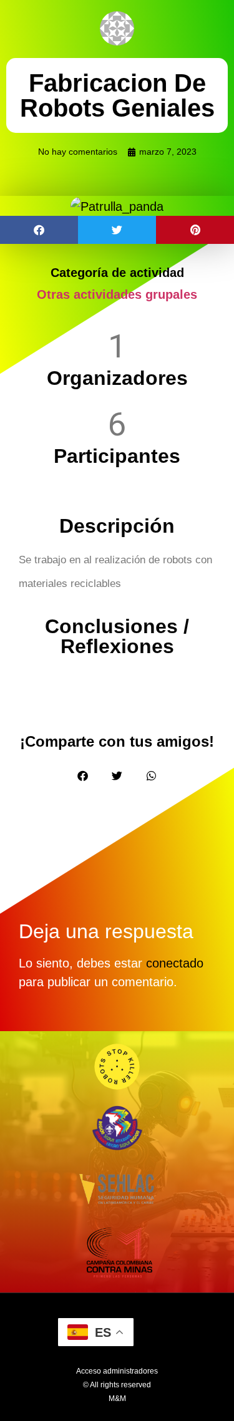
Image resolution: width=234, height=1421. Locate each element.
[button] (39, 230)
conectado (174, 963)
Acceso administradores (117, 1371)
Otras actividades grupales (117, 294)
